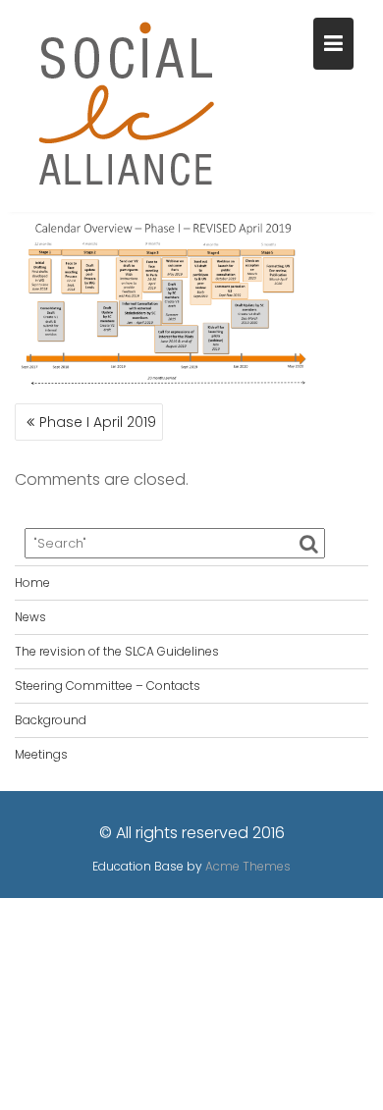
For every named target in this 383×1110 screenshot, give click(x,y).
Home (32, 582)
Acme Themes (248, 866)
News (30, 616)
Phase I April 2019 (97, 422)
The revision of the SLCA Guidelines (117, 651)
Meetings (41, 754)
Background (50, 720)
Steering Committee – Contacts (107, 685)
